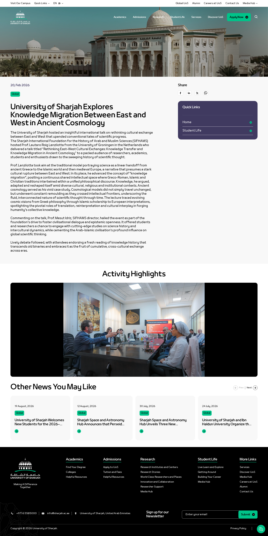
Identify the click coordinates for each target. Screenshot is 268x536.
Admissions (139, 17)
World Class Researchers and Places (161, 477)
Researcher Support (152, 486)
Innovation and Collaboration (157, 482)
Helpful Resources (76, 477)
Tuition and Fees (112, 472)
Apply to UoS (110, 467)
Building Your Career (209, 477)
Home (186, 122)
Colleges (71, 472)
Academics (120, 17)
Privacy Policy (238, 528)
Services (196, 17)
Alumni (196, 3)
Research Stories (150, 472)
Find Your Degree (76, 467)
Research (158, 17)
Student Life (177, 17)
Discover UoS (215, 17)
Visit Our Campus (20, 3)
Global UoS (182, 3)
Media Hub (146, 491)
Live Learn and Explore (210, 467)
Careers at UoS (213, 3)
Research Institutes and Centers (159, 467)
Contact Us (232, 3)
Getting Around (207, 472)
